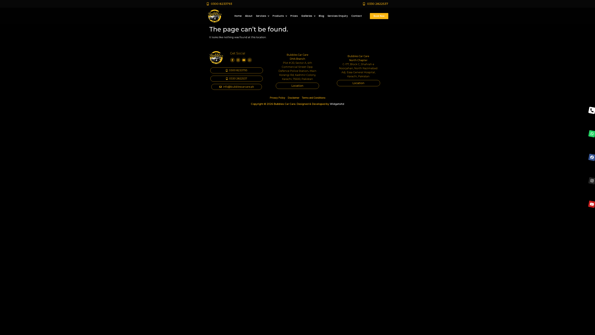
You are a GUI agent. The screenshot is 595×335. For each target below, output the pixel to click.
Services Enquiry (338, 16)
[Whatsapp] (249, 60)
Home (238, 16)
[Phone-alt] (592, 110)
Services (261, 16)
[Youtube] (244, 60)
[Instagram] (238, 60)
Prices (294, 16)
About (249, 16)
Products (278, 16)
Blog (321, 16)
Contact (356, 16)
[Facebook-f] (232, 60)
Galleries (306, 16)
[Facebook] (592, 157)
